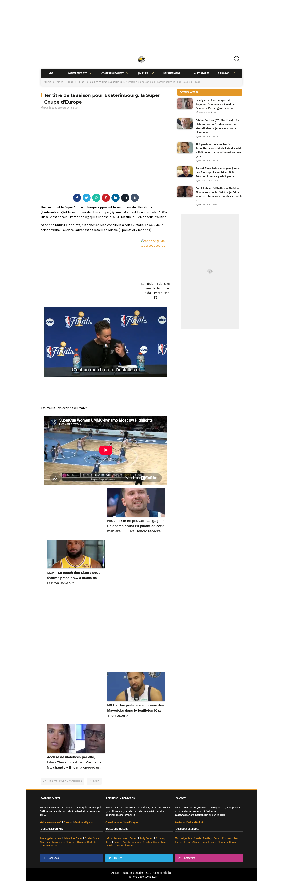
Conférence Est (77, 73)
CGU (148, 873)
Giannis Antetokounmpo (127, 842)
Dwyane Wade (192, 842)
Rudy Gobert (146, 838)
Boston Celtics (49, 845)
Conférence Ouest (112, 73)
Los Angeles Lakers (50, 838)
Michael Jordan (183, 838)
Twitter (118, 857)
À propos (223, 73)
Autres (47, 81)
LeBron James (113, 838)
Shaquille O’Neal (227, 842)
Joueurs (143, 73)
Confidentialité (162, 873)
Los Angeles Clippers (63, 842)
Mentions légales (133, 873)
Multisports (201, 73)
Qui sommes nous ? (50, 822)
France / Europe (64, 81)
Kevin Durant (130, 838)
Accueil (115, 873)
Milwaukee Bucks (72, 838)
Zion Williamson (124, 845)
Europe (82, 81)
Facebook (54, 857)
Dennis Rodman (223, 838)
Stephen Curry (151, 842)
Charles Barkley (203, 838)
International (171, 73)
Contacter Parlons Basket (189, 822)
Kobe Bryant (209, 842)
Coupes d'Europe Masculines (106, 81)
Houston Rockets (86, 842)
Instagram (189, 857)
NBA (51, 73)
